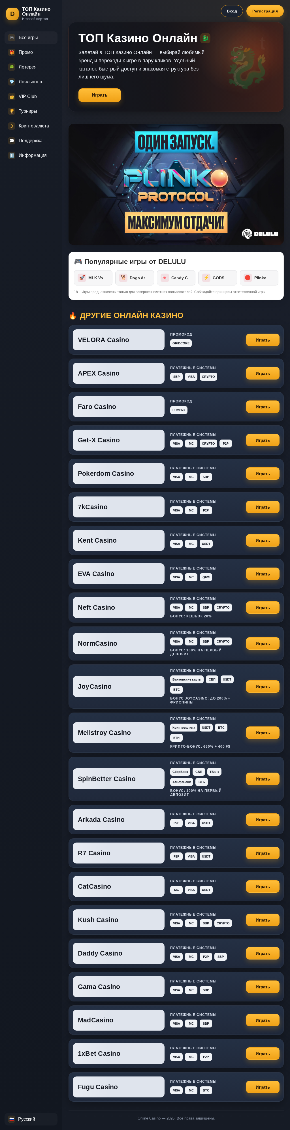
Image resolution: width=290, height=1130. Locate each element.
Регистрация (265, 11)
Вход (232, 11)
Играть (100, 95)
